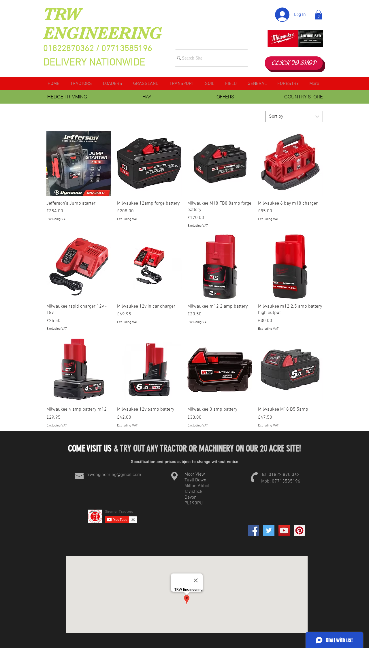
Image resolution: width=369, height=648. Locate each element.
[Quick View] (78, 163)
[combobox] (294, 116)
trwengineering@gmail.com (113, 475)
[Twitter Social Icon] (268, 530)
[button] (319, 14)
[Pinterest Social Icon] (299, 530)
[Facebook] (253, 530)
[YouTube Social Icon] (284, 530)
